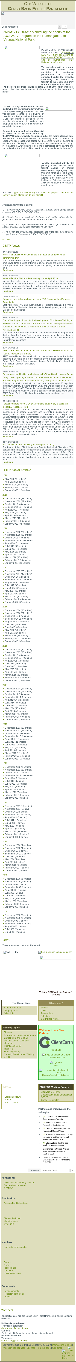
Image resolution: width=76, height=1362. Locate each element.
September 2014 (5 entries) (18, 697)
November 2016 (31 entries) (18, 613)
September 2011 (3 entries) (18, 814)
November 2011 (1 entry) (17, 809)
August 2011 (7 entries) (16, 817)
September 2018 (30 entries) (19, 540)
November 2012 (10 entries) (18, 770)
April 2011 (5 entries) (15, 828)
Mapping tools (11, 1010)
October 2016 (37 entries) (17, 616)
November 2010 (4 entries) (18, 848)
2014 (4, 685)
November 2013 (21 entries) (18, 730)
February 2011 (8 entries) (17, 834)
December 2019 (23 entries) (18, 498)
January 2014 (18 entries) (17, 719)
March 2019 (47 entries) (16, 518)
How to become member (15, 1247)
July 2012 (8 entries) (15, 781)
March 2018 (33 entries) (16, 557)
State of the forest (12, 1007)
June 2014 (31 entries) (16, 705)
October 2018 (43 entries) (17, 538)
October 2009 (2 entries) (16, 884)
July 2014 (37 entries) (15, 703)
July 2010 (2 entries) (15, 856)
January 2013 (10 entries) (17, 759)
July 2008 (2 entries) (15, 929)
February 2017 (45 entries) (18, 599)
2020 (4, 475)
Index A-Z (8, 1049)
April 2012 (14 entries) (15, 789)
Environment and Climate (16, 1038)
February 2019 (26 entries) (18, 521)
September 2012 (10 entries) (19, 775)
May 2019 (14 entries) (15, 512)
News (43, 1010)
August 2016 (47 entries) (17, 621)
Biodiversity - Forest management (20, 1035)
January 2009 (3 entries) (16, 907)
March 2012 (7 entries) (16, 792)
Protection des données (13, 1348)
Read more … (9, 270)
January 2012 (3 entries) (16, 798)
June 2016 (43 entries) (16, 627)
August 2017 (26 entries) (17, 582)
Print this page (44, 1348)
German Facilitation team (16, 1203)
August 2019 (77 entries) (17, 510)
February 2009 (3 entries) (17, 904)
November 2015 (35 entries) (18, 652)
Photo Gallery (11, 1102)
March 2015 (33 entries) (16, 675)
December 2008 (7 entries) (18, 915)
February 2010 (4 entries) (17, 868)
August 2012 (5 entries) (16, 778)
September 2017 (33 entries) (19, 579)
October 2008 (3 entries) (16, 921)
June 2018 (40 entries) (16, 549)
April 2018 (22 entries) (15, 554)
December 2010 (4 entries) (18, 845)
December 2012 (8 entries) (18, 767)
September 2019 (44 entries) (19, 507)
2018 (4, 528)
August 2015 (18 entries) (17, 661)
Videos (8, 1099)
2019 (4, 495)
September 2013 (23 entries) (19, 736)
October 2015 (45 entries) (17, 655)
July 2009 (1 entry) (14, 893)
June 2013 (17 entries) (16, 744)
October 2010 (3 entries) (16, 851)
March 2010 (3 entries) (16, 865)
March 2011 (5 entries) (16, 831)
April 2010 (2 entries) (15, 862)
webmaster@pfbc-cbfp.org (14, 1340)
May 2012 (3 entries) (15, 786)
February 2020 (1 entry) (16, 487)
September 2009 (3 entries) (18, 887)
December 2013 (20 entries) (18, 728)
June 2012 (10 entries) (16, 784)
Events (44, 1007)
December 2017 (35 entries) (18, 571)
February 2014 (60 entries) (18, 717)
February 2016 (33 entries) (18, 638)
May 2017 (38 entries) (15, 591)
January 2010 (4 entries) (16, 870)
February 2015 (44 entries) (18, 677)
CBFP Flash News (50, 1019)
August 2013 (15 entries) (17, 739)
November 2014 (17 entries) (18, 691)
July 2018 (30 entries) (15, 546)
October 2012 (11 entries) (17, 772)
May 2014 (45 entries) (15, 708)
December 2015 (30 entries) (18, 649)
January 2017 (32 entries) (17, 602)
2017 (4, 567)
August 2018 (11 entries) (16, 543)
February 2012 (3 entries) (17, 795)
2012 (4, 763)
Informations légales (62, 1345)
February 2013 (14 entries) (18, 756)
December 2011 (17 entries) (18, 806)
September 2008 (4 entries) (18, 923)
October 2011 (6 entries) (16, 812)
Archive (7, 1296)
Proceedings (47, 1013)
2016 (4, 607)
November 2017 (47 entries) (18, 574)
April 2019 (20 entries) (15, 515)
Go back (6, 239)
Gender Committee (50, 1100)
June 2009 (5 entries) (15, 895)
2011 (4, 802)
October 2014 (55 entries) (17, 694)
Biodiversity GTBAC (50, 1092)
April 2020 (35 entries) (15, 482)
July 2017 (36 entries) (15, 585)
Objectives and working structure (19, 1182)
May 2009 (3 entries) (15, 898)
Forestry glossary (12, 1051)
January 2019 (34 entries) (17, 524)
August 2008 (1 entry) (15, 926)
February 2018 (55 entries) (18, 560)
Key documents (11, 1291)
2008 (4, 911)
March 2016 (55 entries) (16, 635)
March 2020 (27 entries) (16, 484)
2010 (4, 841)
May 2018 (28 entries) (15, 552)
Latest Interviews (13, 1097)
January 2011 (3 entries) (16, 837)
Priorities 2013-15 (12, 1046)
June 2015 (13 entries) (16, 666)
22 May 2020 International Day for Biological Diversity (28, 444)
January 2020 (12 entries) (17, 490)
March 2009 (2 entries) (16, 901)
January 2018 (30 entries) (17, 563)
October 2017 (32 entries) (17, 577)
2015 (4, 646)
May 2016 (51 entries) (15, 630)
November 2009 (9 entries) (18, 881)
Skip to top (57, 1348)
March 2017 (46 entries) (16, 596)
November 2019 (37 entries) (18, 501)
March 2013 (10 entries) (16, 753)
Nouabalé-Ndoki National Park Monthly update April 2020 (30, 278)
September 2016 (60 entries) (19, 619)
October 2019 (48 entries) (17, 504)
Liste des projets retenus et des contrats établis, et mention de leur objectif (38, 193)
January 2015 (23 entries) (17, 680)
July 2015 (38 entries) (15, 663)
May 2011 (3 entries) (15, 826)
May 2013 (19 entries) (15, 747)
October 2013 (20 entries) (17, 733)
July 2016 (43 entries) (15, 624)
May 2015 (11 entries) (15, 669)
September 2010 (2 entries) (18, 854)
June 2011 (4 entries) (15, 823)
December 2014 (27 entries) (18, 688)
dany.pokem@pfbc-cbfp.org (14, 1328)
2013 (4, 724)
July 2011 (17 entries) (15, 820)
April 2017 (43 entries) (15, 594)
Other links (9, 1013)
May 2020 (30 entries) (15, 479)
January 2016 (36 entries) (17, 641)
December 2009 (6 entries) (18, 879)
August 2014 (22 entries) (17, 700)
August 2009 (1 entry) (15, 890)
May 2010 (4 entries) (15, 859)
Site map (31, 1348)
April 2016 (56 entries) (15, 633)
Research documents (14, 1294)
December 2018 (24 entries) (18, 532)
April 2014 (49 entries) (15, 711)
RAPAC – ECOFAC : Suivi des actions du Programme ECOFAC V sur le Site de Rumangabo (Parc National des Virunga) (57, 57)
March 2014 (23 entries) (16, 714)
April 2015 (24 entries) (15, 672)
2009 (4, 875)
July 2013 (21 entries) (15, 742)
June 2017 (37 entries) (16, 588)
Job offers (45, 1016)
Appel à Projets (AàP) (24, 192)
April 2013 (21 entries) (15, 750)
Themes (8, 1032)
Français (35, 1170)
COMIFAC (8, 1188)
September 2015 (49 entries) (19, 658)
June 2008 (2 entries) (15, 932)
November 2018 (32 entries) (18, 535)
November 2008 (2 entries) (18, 918)
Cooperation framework (15, 1185)
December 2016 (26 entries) (18, 610)
